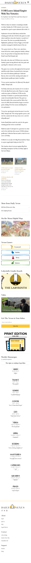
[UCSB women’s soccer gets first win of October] (7, 161)
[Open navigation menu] (28, 2)
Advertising (4, 535)
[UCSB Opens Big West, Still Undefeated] (8, 183)
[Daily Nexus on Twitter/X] (4, 510)
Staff (2, 519)
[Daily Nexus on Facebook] (2, 510)
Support (4, 545)
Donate (3, 548)
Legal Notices (4, 527)
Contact (4, 532)
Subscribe (15, 326)
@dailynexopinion (7, 359)
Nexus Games (6, 242)
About (3, 515)
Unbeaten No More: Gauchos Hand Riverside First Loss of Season (20, 169)
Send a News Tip (5, 538)
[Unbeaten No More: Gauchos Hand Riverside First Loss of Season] (21, 161)
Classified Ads (4, 540)
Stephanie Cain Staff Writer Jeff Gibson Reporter (15, 17)
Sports (3, 7)
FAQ (2, 524)
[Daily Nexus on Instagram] (6, 510)
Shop (2, 551)
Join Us (3, 521)
